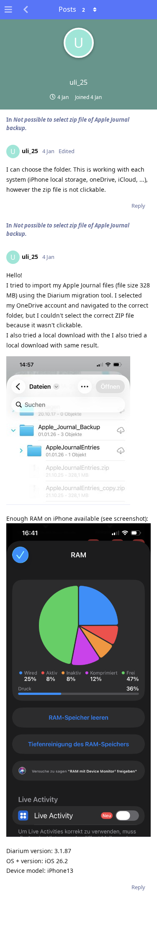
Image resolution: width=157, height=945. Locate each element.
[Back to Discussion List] (25, 9)
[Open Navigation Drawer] (8, 9)
